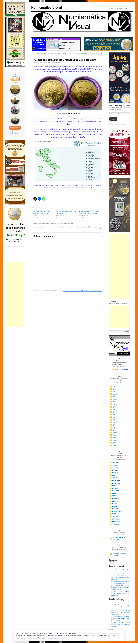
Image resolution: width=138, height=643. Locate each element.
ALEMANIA (115, 463)
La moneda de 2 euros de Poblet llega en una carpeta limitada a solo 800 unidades (120, 607)
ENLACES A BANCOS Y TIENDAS (118, 554)
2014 (113, 419)
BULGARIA (114, 473)
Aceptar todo (89, 635)
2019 (113, 407)
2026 (113, 389)
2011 (113, 427)
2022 (113, 399)
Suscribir (113, 119)
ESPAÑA (114, 486)
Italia (52, 223)
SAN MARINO (115, 522)
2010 (113, 430)
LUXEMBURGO (116, 511)
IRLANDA (114, 501)
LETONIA (114, 506)
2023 (113, 396)
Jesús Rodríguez (57, 62)
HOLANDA (114, 498)
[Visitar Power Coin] (119, 205)
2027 (113, 386)
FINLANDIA (115, 491)
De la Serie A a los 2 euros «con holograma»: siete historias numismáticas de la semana (120, 624)
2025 (113, 391)
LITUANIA (114, 509)
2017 (113, 412)
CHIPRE (113, 475)
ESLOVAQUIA (115, 480)
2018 (113, 409)
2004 (113, 445)
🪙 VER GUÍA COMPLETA (120, 369)
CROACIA (114, 478)
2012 (113, 425)
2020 (113, 404)
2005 (113, 442)
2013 (113, 422)
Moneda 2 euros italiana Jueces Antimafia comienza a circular (88, 212)
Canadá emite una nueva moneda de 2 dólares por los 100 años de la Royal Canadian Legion (120, 612)
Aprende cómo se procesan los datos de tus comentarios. (82, 291)
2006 (113, 440)
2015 (113, 417)
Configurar (116, 635)
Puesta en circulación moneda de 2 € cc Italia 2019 (66, 212)
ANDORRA (114, 465)
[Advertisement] (15, 294)
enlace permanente (66, 223)
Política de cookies (52, 638)
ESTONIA (114, 488)
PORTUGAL (115, 519)
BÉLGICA (114, 470)
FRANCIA (114, 493)
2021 (113, 401)
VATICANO (114, 524)
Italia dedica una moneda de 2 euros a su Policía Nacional (42, 212)
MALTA (113, 514)
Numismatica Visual (46, 7)
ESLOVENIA (115, 483)
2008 (113, 435)
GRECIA (114, 496)
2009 (113, 432)
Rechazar (102, 635)
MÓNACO (114, 516)
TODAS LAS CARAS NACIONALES (117, 539)
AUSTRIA (114, 468)
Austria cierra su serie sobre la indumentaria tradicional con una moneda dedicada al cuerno (120, 570)
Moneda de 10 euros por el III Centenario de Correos (49, 53)
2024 (113, 394)
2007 (113, 437)
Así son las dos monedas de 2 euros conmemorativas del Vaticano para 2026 (120, 587)
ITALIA (113, 504)
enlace (92, 185)
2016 (113, 414)
